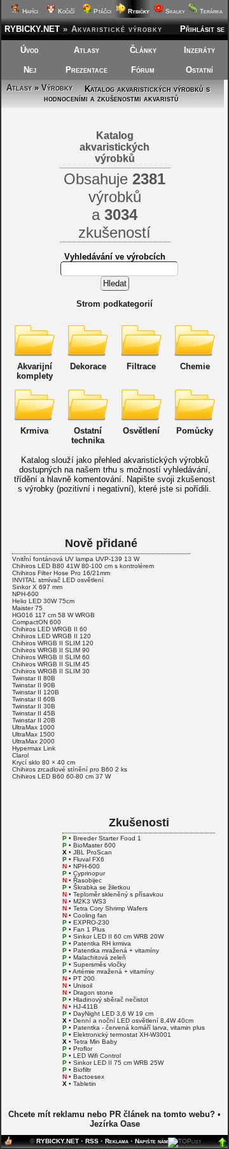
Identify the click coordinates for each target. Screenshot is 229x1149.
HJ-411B (85, 1006)
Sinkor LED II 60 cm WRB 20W (118, 936)
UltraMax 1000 (33, 727)
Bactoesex (88, 1076)
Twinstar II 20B (33, 720)
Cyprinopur (89, 873)
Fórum (143, 70)
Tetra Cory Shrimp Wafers (110, 908)
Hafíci (29, 11)
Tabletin (84, 1083)
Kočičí (65, 11)
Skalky (174, 11)
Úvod (29, 50)
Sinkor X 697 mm (37, 586)
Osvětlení (141, 430)
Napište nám (151, 1141)
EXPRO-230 (91, 922)
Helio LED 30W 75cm (43, 600)
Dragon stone (93, 992)
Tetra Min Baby (95, 1041)
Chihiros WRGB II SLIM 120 (53, 643)
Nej (30, 70)
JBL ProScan (92, 852)
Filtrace (141, 366)
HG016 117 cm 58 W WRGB (53, 614)
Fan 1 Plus (89, 929)
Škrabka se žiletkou (101, 887)
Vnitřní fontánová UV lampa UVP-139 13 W (75, 558)
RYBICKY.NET (32, 29)
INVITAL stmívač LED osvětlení (58, 579)
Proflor (82, 1048)
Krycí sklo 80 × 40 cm (43, 762)
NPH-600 (25, 593)
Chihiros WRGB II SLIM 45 (51, 664)
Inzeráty (199, 50)
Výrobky (57, 87)
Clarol (20, 755)
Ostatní (199, 70)
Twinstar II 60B (33, 699)
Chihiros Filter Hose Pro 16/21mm (61, 572)
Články (143, 50)
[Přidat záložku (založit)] (8, 1143)
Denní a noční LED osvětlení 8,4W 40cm (133, 1020)
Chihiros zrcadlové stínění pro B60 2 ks (69, 769)
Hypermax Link (33, 748)
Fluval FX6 (88, 859)
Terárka (210, 11)
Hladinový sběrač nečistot (110, 999)
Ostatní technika (87, 435)
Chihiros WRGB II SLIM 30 (51, 671)
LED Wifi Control (97, 1055)
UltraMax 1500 (33, 734)
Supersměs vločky (99, 964)
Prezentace (87, 70)
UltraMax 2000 (33, 741)
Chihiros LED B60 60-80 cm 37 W (61, 776)
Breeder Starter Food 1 (107, 838)
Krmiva (34, 430)
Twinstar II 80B (33, 678)
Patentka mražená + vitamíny (116, 950)
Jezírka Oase (115, 1124)
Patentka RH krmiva (102, 943)
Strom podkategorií (114, 304)
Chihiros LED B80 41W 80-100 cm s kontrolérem (83, 565)
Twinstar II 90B (33, 685)
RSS (92, 1141)
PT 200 (84, 978)
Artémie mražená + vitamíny (113, 971)
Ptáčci (101, 11)
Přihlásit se (202, 29)
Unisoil (82, 985)
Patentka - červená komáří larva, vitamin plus (139, 1027)
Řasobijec (87, 880)
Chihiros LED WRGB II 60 (49, 629)
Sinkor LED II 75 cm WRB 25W (118, 1062)
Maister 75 (27, 607)
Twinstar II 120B (35, 692)
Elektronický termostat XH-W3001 (122, 1034)
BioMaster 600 (94, 845)
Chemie (195, 366)
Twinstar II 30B (33, 706)
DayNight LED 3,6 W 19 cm (113, 1013)
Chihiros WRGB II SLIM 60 (51, 657)
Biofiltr (82, 1069)
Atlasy (86, 50)
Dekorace (88, 366)
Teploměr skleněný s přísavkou (118, 894)
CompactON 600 (36, 622)
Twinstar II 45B (33, 713)
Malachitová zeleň (99, 957)
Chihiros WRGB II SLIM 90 (51, 650)
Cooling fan (90, 915)
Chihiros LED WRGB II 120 (51, 636)
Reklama (116, 1141)
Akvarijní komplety (35, 371)
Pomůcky (194, 430)
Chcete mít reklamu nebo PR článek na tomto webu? (111, 1114)
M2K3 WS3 (89, 901)
